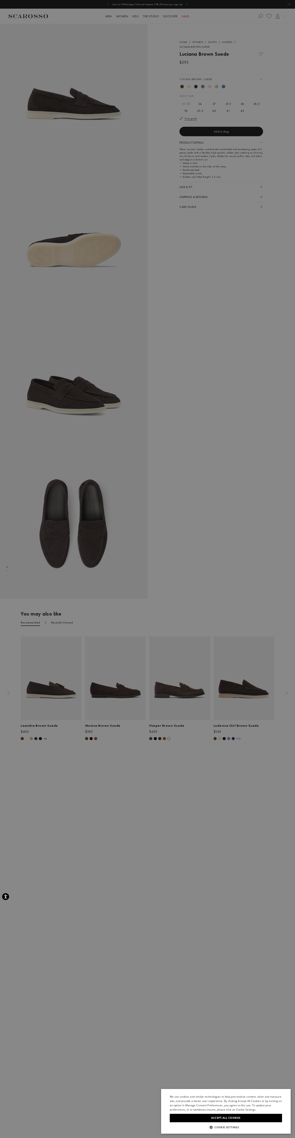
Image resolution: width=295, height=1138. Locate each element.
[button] (226, 1127)
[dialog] (147, 569)
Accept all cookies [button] (225, 1118)
